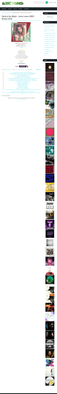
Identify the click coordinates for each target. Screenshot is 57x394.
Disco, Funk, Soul (47, 28)
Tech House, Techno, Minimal (49, 45)
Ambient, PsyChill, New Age (48, 26)
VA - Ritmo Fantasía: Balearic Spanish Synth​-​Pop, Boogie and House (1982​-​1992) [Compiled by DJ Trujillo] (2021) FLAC (22, 90)
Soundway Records (23, 69)
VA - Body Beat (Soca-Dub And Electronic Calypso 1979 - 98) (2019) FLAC (22, 91)
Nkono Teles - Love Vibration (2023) (22, 88)
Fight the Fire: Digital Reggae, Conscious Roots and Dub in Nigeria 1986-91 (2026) (22, 73)
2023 (6, 12)
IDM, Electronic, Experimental (49, 39)
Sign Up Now (51, 2)
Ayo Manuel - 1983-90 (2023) (22, 83)
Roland (16, 69)
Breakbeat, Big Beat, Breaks (49, 47)
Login (55, 2)
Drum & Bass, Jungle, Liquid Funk (49, 33)
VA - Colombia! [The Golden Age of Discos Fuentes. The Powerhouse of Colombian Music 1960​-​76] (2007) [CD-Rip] (22, 93)
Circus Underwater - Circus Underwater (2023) (22, 82)
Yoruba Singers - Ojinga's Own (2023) (22, 84)
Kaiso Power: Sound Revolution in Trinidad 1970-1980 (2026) (22, 72)
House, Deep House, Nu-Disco (49, 37)
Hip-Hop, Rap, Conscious (48, 51)
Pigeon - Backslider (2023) (22, 85)
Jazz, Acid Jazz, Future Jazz (48, 43)
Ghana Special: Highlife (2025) (22, 75)
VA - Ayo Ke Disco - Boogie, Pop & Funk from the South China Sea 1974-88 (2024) (22, 79)
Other (45, 55)
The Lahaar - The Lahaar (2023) (22, 87)
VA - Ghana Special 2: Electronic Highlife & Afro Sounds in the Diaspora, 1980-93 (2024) (22, 80)
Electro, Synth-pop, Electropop (49, 35)
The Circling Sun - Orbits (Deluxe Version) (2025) (22, 76)
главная (3, 12)
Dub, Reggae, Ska (8, 69)
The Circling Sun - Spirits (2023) (22, 86)
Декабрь (9, 12)
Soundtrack (46, 53)
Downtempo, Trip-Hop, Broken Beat (49, 31)
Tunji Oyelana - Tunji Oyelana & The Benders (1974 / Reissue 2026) (22, 74)
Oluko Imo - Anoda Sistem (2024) (22, 81)
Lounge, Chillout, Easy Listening (49, 41)
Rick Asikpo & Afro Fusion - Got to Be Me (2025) (22, 77)
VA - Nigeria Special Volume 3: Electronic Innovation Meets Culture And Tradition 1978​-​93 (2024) (22, 78)
